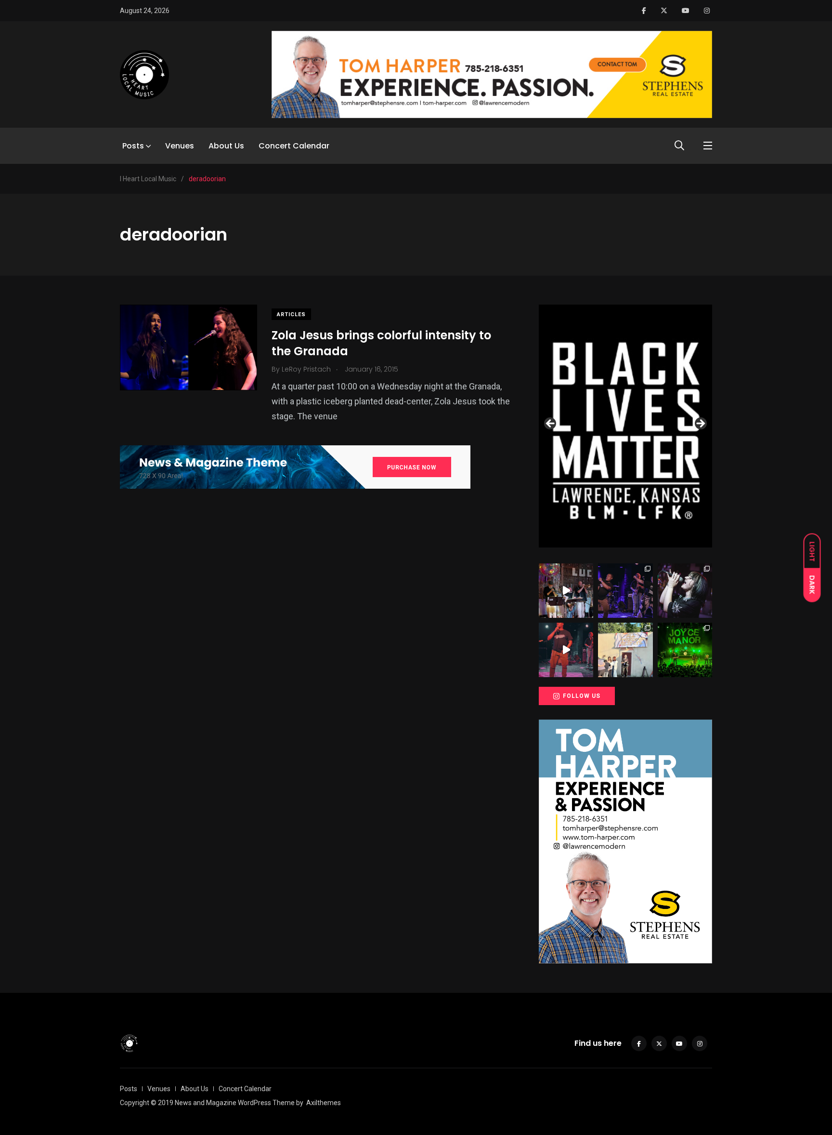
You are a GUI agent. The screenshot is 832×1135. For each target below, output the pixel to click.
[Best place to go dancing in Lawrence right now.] (566, 590)
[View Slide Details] (625, 426)
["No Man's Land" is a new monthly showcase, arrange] (685, 590)
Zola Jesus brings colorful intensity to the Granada (381, 343)
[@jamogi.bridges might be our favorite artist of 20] (566, 650)
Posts (133, 145)
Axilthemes (323, 1103)
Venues (179, 145)
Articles (291, 314)
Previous (551, 424)
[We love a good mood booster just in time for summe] (625, 590)
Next (700, 424)
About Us (226, 145)
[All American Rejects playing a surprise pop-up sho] (625, 650)
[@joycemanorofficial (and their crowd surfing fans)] (685, 650)
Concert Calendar (294, 145)
